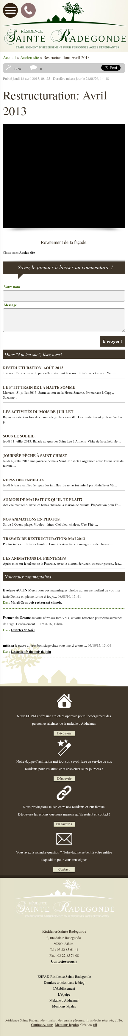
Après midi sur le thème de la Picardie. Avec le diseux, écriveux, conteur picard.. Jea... (62, 560)
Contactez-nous (42, 1024)
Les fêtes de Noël (23, 630)
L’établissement (64, 988)
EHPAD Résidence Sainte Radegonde (64, 976)
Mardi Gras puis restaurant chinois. (36, 602)
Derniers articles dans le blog (64, 982)
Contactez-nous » (64, 961)
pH (95, 1024)
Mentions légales (64, 1006)
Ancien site (29, 57)
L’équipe (64, 994)
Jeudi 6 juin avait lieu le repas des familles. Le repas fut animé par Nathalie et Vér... (60, 482)
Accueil (9, 57)
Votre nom (12, 286)
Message (10, 304)
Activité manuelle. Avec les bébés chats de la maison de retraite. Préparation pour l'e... (62, 501)
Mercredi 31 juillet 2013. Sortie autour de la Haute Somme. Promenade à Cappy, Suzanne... (58, 391)
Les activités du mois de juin (31, 651)
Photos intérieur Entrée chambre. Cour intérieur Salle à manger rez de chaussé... (58, 541)
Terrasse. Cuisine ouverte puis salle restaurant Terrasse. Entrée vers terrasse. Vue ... (59, 370)
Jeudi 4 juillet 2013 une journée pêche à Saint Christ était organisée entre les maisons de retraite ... (63, 460)
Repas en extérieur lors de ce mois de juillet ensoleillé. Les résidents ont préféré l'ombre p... (63, 416)
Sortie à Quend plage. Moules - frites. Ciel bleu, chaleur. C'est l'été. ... (50, 521)
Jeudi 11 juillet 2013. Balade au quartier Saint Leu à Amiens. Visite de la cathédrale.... (62, 438)
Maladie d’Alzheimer (64, 1000)
